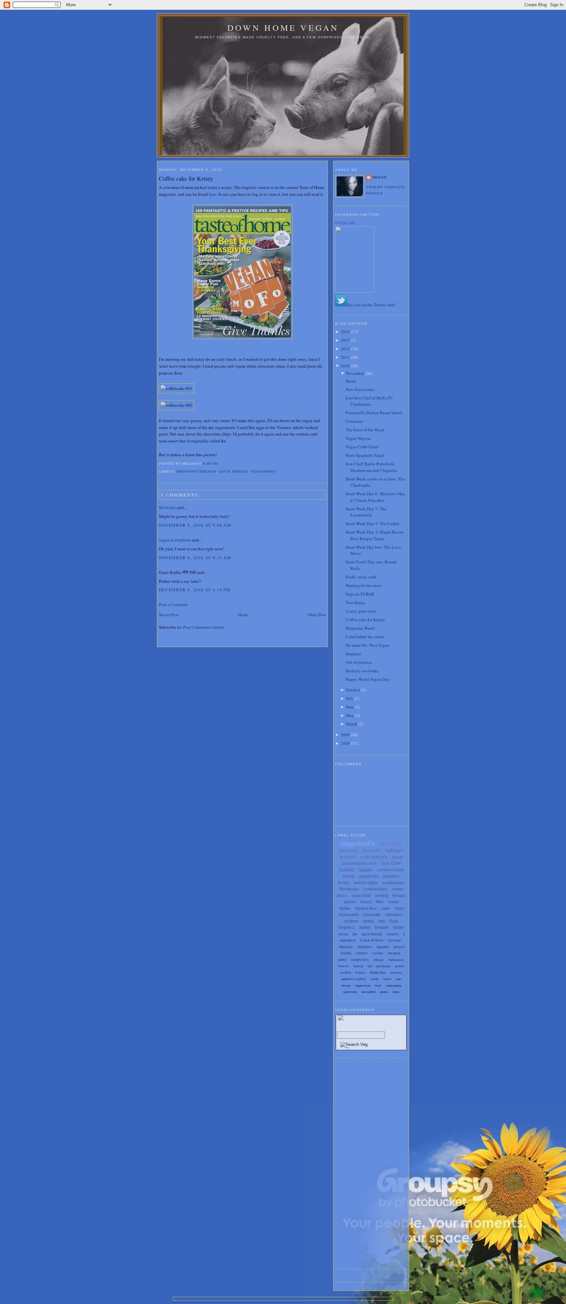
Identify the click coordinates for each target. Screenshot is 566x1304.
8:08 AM (210, 463)
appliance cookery (353, 979)
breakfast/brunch (196, 471)
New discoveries (360, 389)
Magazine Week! (360, 628)
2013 (345, 340)
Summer (396, 972)
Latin (398, 979)
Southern (364, 947)
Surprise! (353, 654)
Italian (345, 908)
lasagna (394, 953)
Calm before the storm (365, 637)
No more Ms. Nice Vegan (367, 645)
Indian (364, 927)
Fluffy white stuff (361, 577)
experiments (350, 991)
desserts (371, 850)
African (378, 960)
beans (365, 902)
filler (380, 902)
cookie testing (393, 985)
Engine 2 (347, 927)
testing (381, 895)
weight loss (360, 960)
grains (399, 966)
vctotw (395, 991)
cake (385, 908)
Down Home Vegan (283, 27)
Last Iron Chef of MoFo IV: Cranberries (369, 401)
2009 (345, 735)
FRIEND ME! (345, 223)
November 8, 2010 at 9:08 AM (195, 525)
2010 (345, 366)
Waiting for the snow (364, 585)
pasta (348, 876)
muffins (345, 972)
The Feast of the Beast (365, 430)
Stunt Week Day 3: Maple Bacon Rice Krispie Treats (375, 535)
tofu (381, 921)
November (355, 373)
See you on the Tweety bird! (371, 305)
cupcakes (393, 914)
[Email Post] (219, 463)
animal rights (365, 882)
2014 (345, 332)
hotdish (346, 869)
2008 (345, 743)
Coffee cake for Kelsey (186, 178)
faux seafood (368, 991)
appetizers (369, 876)
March (351, 724)
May (350, 715)
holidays (394, 850)
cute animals (373, 857)
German (394, 940)
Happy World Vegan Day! (368, 679)
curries (377, 953)
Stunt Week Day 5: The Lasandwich (366, 512)
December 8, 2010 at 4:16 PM (195, 590)
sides (342, 960)
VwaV (378, 985)
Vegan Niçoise (358, 438)
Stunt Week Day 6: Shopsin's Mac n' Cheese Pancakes (375, 497)
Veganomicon (362, 985)
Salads (366, 869)
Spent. (351, 381)
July (349, 698)
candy (374, 979)
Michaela (167, 507)
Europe (399, 895)
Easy (393, 921)
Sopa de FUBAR (360, 594)
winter (398, 927)
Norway (346, 985)
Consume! (355, 421)
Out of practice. (359, 662)
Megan (380, 177)
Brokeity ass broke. (363, 671)
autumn (348, 857)
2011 (345, 357)
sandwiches (393, 882)
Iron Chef (391, 863)
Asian (343, 882)
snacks (393, 934)
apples (350, 902)
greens (383, 991)
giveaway (383, 966)
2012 (345, 349)
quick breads (233, 471)
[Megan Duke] (354, 291)
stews (397, 888)
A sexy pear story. (361, 611)
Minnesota (349, 888)
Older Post (317, 615)
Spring (358, 966)
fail (370, 966)
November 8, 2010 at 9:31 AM (195, 557)
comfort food (390, 869)
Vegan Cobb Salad (362, 447)
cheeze (362, 953)
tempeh (381, 927)
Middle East (378, 972)
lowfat (393, 902)
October (353, 690)
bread (343, 934)
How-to (343, 966)
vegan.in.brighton (175, 540)
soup (397, 857)
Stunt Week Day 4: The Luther (372, 523)
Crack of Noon (371, 940)
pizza (342, 895)
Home (243, 615)
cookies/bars (375, 888)
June (350, 707)
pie (354, 934)
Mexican (346, 947)
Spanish (382, 947)
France (360, 972)
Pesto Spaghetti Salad (365, 455)
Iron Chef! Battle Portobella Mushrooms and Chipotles (371, 467)
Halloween (396, 960)
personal (348, 850)
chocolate (372, 914)
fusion (387, 979)
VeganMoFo (263, 471)
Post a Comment (173, 604)
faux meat (391, 844)
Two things (355, 602)
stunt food (360, 895)
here (213, 194)
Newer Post (169, 615)
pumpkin (391, 876)
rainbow (351, 921)
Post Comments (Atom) (203, 627)
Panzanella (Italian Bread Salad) (374, 413)
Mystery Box (366, 908)
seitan (368, 921)
